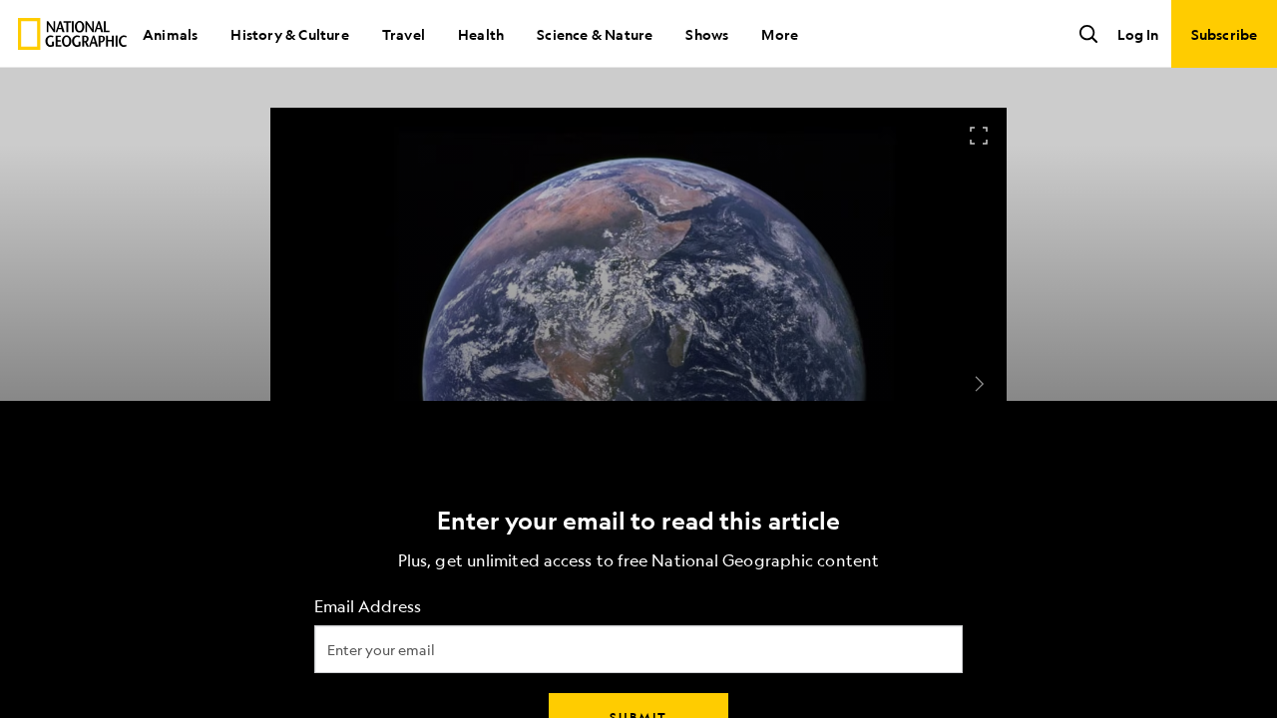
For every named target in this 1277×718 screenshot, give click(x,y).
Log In (1137, 34)
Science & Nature (594, 34)
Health (481, 34)
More (779, 34)
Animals (170, 34)
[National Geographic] (72, 34)
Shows (706, 34)
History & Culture (289, 34)
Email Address (367, 606)
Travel (403, 34)
